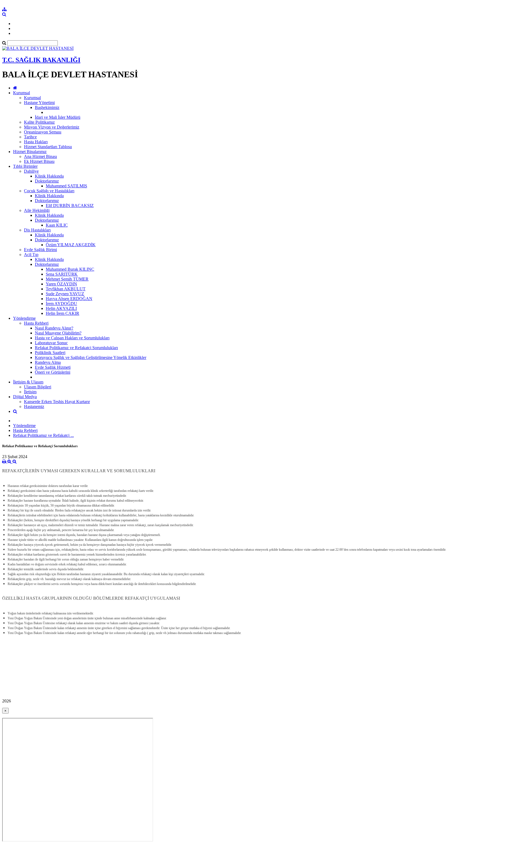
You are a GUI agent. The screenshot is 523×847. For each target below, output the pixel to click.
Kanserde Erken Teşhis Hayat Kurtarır (57, 401)
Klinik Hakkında (49, 176)
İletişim (30, 391)
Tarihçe (30, 137)
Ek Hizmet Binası (39, 161)
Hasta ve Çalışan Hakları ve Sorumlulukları (72, 338)
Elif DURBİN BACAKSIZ (70, 205)
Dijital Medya (25, 396)
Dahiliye (31, 171)
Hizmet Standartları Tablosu (48, 146)
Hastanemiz (34, 406)
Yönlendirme (24, 318)
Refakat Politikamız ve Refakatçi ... (43, 435)
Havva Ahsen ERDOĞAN (69, 298)
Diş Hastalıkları (37, 230)
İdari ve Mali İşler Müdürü (57, 117)
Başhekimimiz (47, 107)
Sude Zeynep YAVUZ (65, 293)
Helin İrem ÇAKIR (62, 313)
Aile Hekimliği (37, 210)
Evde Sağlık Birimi (40, 249)
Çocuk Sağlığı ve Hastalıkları (49, 190)
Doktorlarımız (47, 181)
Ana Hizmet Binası (40, 156)
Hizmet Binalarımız (30, 151)
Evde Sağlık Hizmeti (53, 367)
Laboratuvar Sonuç (51, 342)
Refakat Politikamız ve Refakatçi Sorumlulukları (76, 347)
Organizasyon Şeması (42, 132)
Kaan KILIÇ (57, 225)
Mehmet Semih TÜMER (67, 279)
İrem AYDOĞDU (61, 303)
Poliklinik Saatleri (50, 352)
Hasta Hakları (36, 141)
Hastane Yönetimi (39, 102)
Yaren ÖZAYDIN (61, 284)
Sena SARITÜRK (62, 274)
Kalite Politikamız (39, 122)
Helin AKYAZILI (61, 308)
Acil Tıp (31, 254)
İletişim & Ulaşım (28, 382)
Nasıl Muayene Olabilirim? (58, 333)
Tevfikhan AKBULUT (66, 289)
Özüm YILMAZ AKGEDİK (71, 244)
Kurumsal (21, 92)
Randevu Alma (48, 362)
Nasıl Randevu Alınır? (54, 328)
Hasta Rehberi (36, 323)
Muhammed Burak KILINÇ (70, 269)
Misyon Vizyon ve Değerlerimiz (51, 127)
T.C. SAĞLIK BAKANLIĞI (41, 59)
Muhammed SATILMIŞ (66, 186)
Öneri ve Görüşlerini (52, 372)
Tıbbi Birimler (25, 166)
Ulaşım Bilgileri (37, 387)
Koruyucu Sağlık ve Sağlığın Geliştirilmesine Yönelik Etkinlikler (90, 357)
